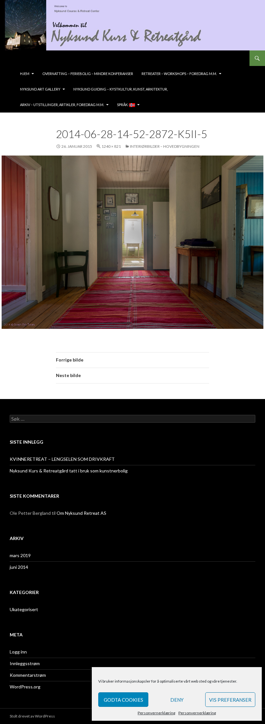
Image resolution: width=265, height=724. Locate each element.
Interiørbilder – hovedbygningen (164, 146)
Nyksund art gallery (40, 89)
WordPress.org (25, 686)
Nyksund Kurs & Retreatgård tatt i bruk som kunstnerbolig (69, 470)
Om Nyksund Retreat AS (81, 513)
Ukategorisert (24, 609)
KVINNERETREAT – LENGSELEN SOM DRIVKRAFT (62, 459)
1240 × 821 (111, 146)
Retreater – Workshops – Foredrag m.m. (179, 73)
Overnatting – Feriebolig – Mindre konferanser (87, 73)
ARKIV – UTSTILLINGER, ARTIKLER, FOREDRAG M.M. (62, 105)
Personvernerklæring (156, 712)
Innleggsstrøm (25, 663)
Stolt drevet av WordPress (32, 716)
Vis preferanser (230, 700)
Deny (177, 700)
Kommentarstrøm (28, 675)
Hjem (24, 73)
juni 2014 (19, 567)
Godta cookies (123, 700)
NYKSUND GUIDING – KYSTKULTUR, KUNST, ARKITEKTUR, (120, 89)
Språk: (123, 105)
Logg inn (18, 651)
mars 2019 (20, 555)
